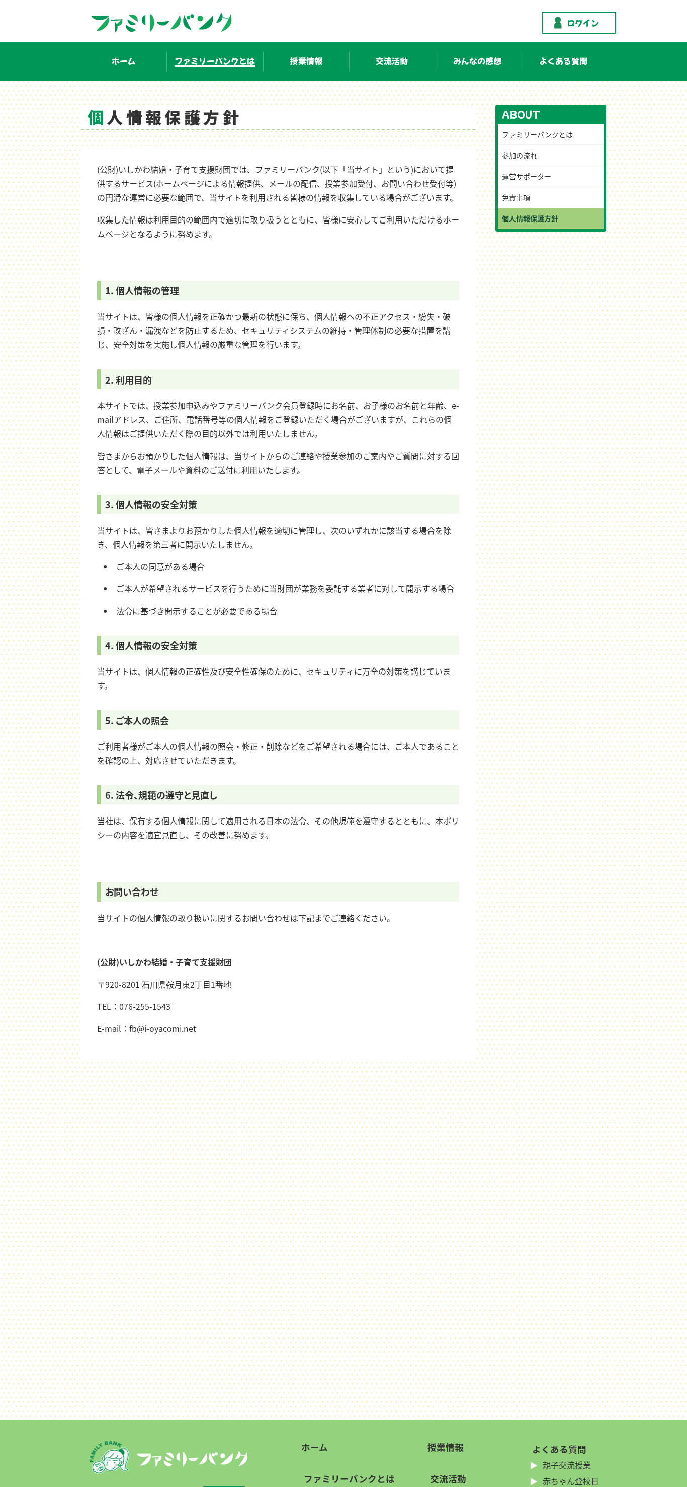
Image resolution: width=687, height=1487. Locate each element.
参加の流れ (519, 156)
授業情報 (306, 61)
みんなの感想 (477, 61)
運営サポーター (526, 176)
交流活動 (392, 61)
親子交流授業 (566, 1465)
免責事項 (516, 197)
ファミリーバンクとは (215, 61)
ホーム (124, 61)
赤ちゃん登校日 (570, 1481)
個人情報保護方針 (530, 218)
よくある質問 (563, 61)
